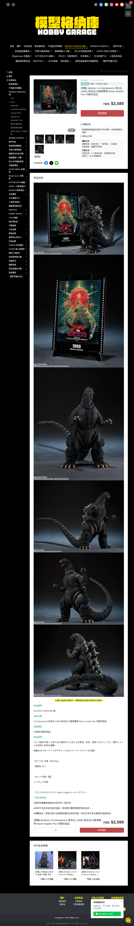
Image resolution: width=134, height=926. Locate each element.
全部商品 (78, 898)
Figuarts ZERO (16, 113)
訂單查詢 (78, 901)
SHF (12, 98)
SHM (12, 102)
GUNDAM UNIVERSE (18, 109)
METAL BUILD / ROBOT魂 (19, 132)
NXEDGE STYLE (17, 120)
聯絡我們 (62, 901)
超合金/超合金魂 (16, 128)
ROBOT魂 (14, 106)
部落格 (62, 904)
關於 (62, 898)
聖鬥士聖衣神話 (16, 124)
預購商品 (85, 84)
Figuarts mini (15, 117)
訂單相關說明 (78, 904)
